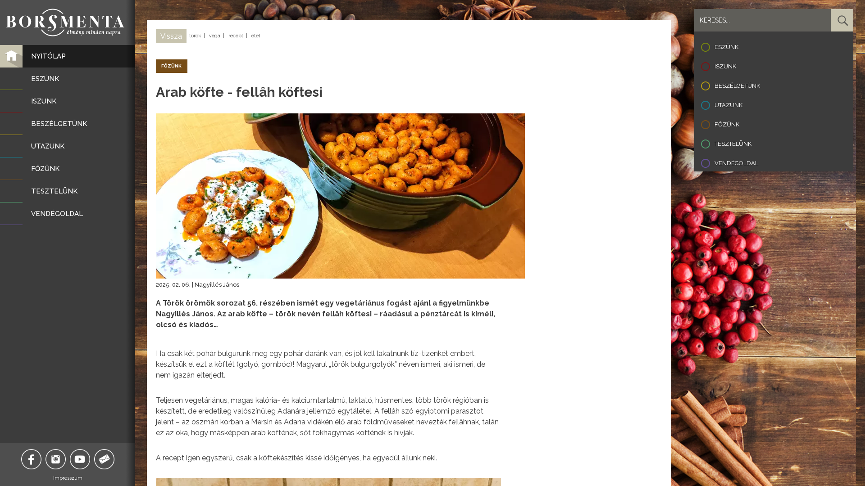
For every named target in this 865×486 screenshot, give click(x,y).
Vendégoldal (736, 163)
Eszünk (726, 47)
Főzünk (727, 124)
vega (214, 36)
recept (235, 36)
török (195, 36)
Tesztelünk (733, 143)
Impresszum (67, 478)
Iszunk (725, 66)
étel (255, 36)
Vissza (171, 36)
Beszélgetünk (737, 85)
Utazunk (728, 105)
